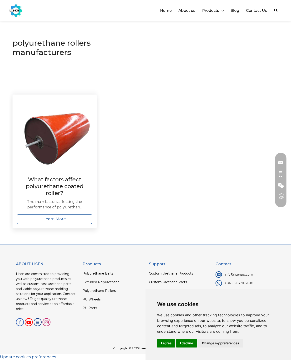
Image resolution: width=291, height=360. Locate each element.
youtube (29, 322)
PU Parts (90, 308)
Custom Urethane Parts (168, 282)
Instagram (46, 322)
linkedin (38, 322)
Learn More (54, 219)
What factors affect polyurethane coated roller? (54, 186)
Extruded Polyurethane (101, 282)
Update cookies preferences (28, 357)
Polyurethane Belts (98, 273)
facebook (20, 322)
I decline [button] (186, 343)
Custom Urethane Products (171, 273)
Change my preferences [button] (220, 343)
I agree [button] (166, 343)
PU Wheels (91, 299)
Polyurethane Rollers (99, 291)
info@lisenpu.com (239, 274)
